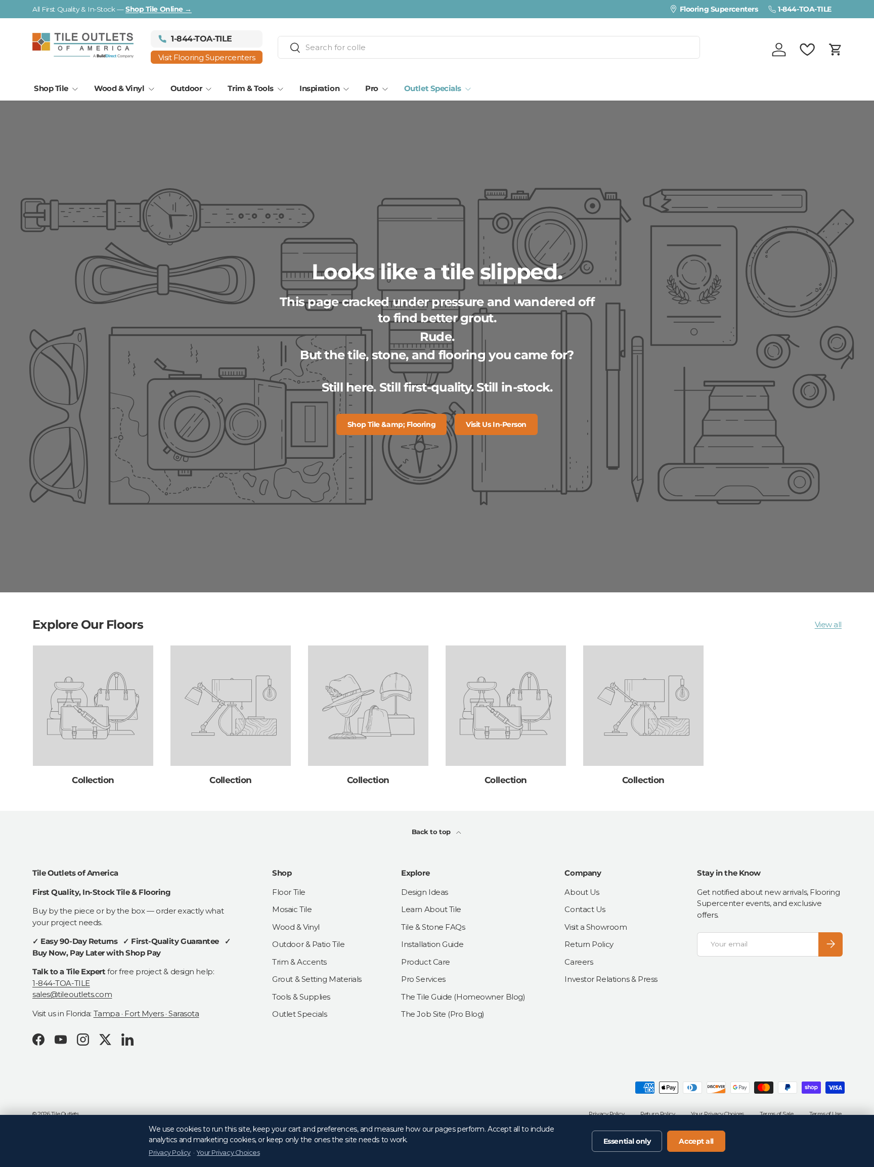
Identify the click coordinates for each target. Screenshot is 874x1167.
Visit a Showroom (595, 926)
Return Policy (588, 944)
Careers (578, 961)
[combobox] (489, 47)
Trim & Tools (251, 88)
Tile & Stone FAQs (433, 926)
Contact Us (584, 909)
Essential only (627, 1141)
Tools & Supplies (301, 996)
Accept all (696, 1141)
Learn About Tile (431, 909)
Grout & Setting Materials (317, 979)
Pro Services (423, 979)
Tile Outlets (65, 1113)
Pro (371, 88)
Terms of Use (825, 1113)
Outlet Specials (432, 88)
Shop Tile (51, 88)
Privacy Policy (606, 1113)
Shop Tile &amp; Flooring (391, 424)
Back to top (432, 832)
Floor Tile (288, 891)
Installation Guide (432, 944)
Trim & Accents (299, 961)
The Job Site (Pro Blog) (443, 1014)
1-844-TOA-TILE (61, 982)
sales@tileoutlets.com (72, 994)
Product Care (425, 961)
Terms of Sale (776, 1113)
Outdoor (186, 88)
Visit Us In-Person (496, 424)
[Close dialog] (851, 459)
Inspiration (319, 88)
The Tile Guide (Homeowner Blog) (463, 996)
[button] (835, 49)
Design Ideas (424, 891)
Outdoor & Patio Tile (308, 944)
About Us (581, 891)
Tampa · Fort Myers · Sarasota (146, 1013)
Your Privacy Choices (717, 1113)
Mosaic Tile (292, 909)
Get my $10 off (750, 694)
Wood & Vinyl (119, 88)
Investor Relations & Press (610, 979)
